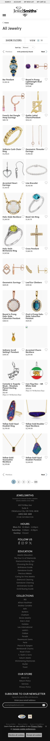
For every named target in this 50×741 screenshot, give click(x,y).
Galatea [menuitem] (25, 624)
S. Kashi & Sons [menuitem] (25, 654)
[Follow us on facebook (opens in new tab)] (19, 543)
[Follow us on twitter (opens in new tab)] (30, 543)
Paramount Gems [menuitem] (25, 639)
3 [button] (23, 482)
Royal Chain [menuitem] (25, 651)
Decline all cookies (16, 735)
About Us (25, 677)
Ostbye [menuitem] (25, 633)
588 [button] (35, 482)
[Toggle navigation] (4, 15)
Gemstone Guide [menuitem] (25, 570)
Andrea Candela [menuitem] (25, 605)
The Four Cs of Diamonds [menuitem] (25, 558)
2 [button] (18, 482)
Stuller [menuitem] (25, 664)
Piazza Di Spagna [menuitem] (25, 645)
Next (43, 51)
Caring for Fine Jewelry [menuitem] (25, 576)
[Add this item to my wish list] (22, 79)
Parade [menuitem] (25, 636)
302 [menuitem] (25, 599)
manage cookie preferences (24, 729)
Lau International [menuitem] (25, 627)
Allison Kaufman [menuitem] (25, 602)
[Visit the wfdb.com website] (22, 716)
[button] (7, 2)
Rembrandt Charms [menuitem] (25, 648)
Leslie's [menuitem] (25, 630)
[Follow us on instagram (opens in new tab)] (22, 543)
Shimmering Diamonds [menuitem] (25, 661)
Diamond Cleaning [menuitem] (25, 579)
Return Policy (25, 680)
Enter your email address (25, 700)
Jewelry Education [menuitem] (25, 555)
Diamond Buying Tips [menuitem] (25, 561)
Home (6, 23)
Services (25, 683)
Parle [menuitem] (25, 642)
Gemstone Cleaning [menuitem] (25, 582)
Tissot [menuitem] (25, 667)
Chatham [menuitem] (25, 614)
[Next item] (45, 66)
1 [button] (14, 481)
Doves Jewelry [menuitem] (25, 618)
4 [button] (28, 482)
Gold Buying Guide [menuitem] (25, 588)
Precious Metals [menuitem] (25, 573)
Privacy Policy (25, 687)
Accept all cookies (34, 735)
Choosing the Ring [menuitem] (25, 564)
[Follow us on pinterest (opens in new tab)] (26, 543)
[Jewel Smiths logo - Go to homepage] (25, 11)
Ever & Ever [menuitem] (25, 621)
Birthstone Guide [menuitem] (25, 567)
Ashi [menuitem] (25, 608)
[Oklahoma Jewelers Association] (30, 716)
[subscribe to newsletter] (43, 705)
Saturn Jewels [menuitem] (25, 657)
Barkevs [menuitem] (25, 611)
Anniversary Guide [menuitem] (25, 585)
